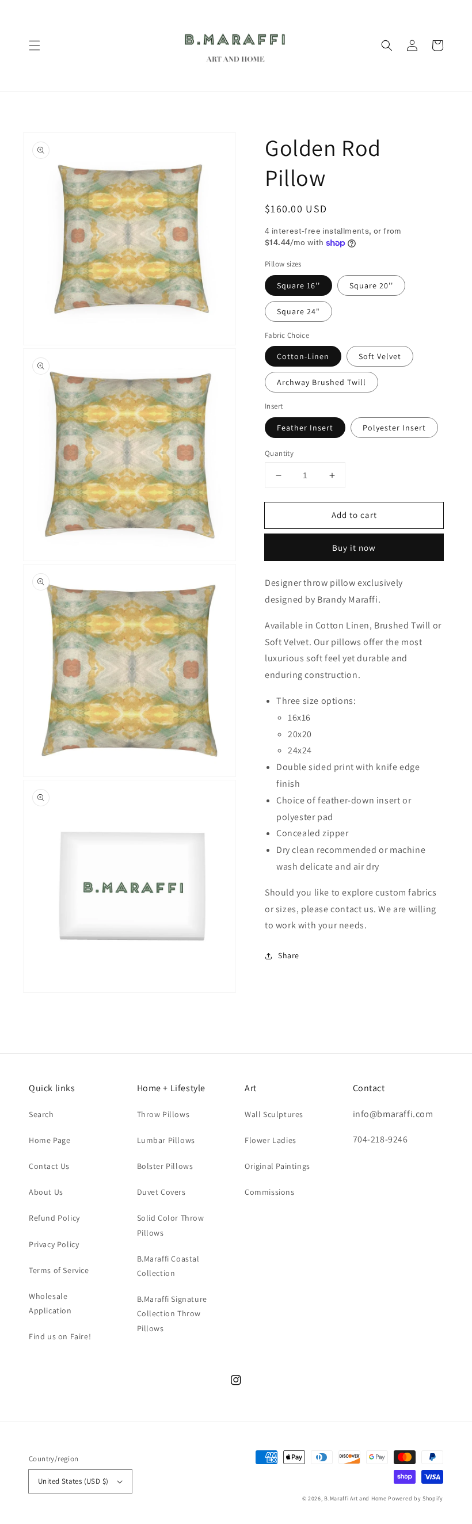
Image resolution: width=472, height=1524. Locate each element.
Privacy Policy (54, 1244)
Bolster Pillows (165, 1166)
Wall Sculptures (274, 1114)
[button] (34, 45)
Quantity (279, 453)
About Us (46, 1192)
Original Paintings (277, 1166)
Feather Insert (305, 427)
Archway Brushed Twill (321, 382)
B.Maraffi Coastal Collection (168, 1266)
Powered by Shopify (415, 1498)
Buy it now (354, 547)
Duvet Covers (161, 1192)
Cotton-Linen (303, 356)
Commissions (270, 1192)
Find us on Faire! (60, 1336)
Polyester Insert (394, 427)
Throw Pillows (163, 1114)
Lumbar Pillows (166, 1140)
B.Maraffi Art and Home (355, 1498)
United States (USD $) (73, 1481)
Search (41, 1114)
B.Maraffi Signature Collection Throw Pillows (172, 1313)
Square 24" (298, 311)
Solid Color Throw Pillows (170, 1225)
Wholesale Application (50, 1303)
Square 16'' (298, 285)
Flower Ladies (270, 1140)
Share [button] (288, 955)
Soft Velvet (380, 356)
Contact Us (49, 1166)
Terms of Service (59, 1270)
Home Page (49, 1140)
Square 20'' (371, 285)
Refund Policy (54, 1218)
